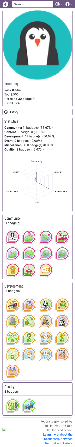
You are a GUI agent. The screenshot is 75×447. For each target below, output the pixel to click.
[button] (58, 4)
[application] (36, 181)
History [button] (13, 112)
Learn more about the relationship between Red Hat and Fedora (57, 439)
